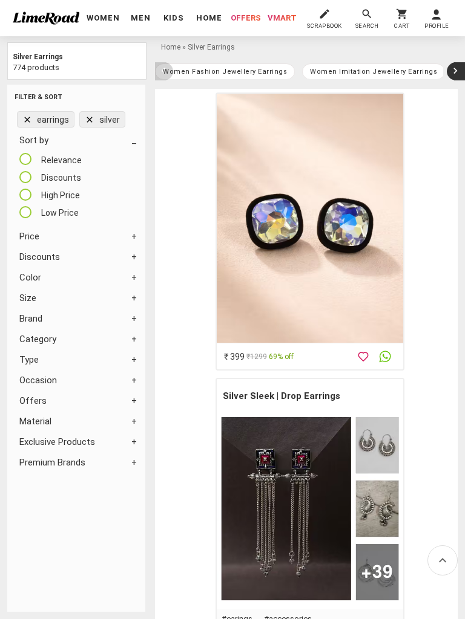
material (35, 421)
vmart (282, 17)
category (37, 339)
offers (246, 17)
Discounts (39, 256)
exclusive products (57, 441)
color (30, 277)
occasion (38, 380)
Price (29, 236)
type (29, 359)
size (27, 298)
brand (30, 318)
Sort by (33, 140)
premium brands (52, 462)
